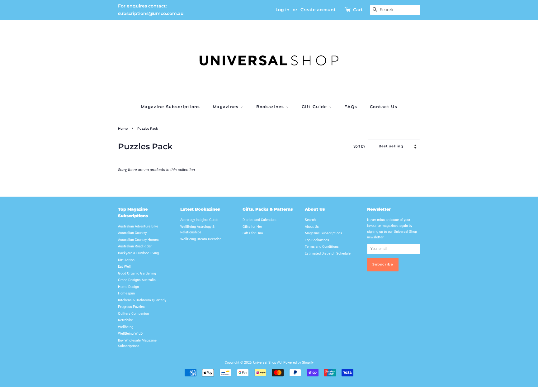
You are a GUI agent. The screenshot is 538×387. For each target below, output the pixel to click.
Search (310, 220)
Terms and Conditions (322, 247)
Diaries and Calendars (259, 220)
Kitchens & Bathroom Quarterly (142, 300)
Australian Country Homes (138, 240)
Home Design (128, 287)
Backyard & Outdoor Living (138, 253)
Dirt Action (126, 260)
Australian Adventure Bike (138, 226)
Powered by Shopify (298, 363)
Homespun (126, 293)
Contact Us (383, 106)
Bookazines (271, 106)
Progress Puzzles (131, 307)
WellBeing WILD (130, 334)
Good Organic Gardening (137, 273)
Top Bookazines (317, 240)
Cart (358, 9)
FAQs (350, 106)
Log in (283, 9)
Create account (318, 9)
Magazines (226, 106)
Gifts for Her (252, 227)
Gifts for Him (253, 233)
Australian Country (132, 233)
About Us (312, 227)
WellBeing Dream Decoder (200, 239)
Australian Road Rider (135, 246)
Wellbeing (125, 327)
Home (123, 128)
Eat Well (124, 267)
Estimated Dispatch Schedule (328, 253)
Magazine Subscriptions (170, 106)
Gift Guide (315, 106)
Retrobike (125, 320)
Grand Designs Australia (137, 280)
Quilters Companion (133, 314)
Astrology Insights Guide (199, 220)
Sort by (359, 146)
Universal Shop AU (267, 363)
